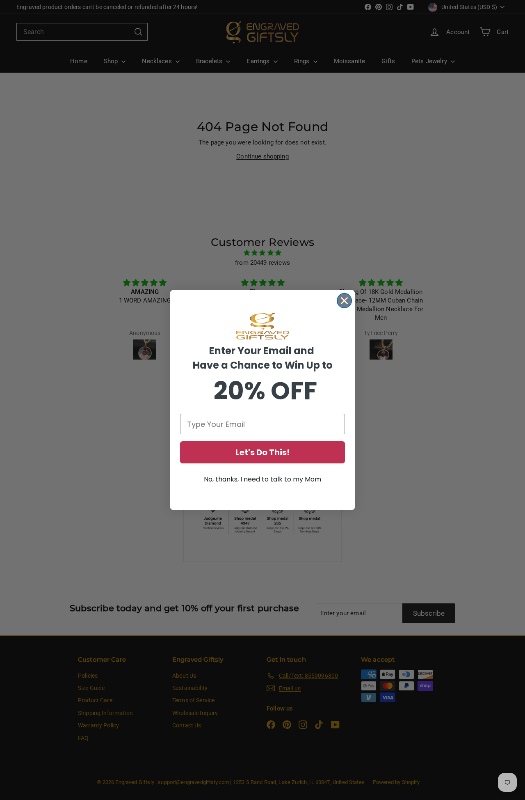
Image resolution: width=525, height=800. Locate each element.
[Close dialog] (344, 300)
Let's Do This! (262, 452)
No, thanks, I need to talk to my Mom (262, 479)
